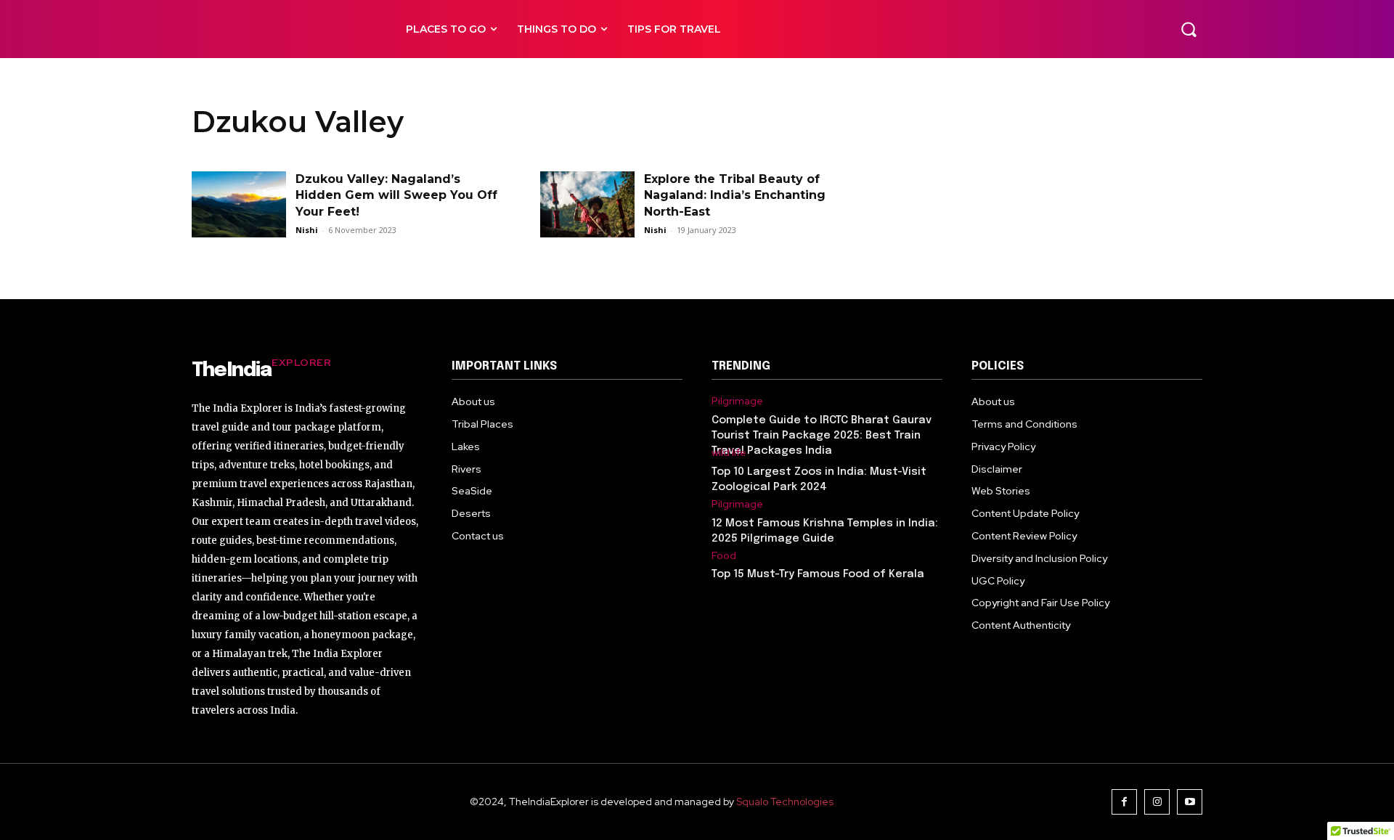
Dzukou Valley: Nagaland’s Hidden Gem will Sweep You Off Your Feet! (396, 195)
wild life (729, 452)
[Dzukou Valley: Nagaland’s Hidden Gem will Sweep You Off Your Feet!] (239, 204)
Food (724, 556)
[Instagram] (1157, 802)
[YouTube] (1189, 802)
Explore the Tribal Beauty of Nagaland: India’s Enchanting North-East (735, 195)
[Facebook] (1124, 802)
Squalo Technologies (784, 801)
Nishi (306, 229)
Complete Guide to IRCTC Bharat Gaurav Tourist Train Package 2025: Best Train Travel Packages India (822, 436)
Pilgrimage (737, 401)
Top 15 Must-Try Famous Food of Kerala (818, 574)
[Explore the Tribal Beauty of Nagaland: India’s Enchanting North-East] (587, 204)
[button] (1188, 29)
